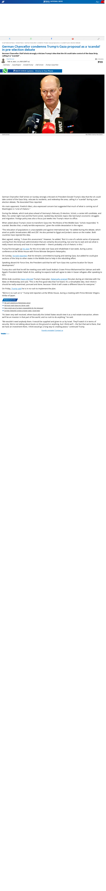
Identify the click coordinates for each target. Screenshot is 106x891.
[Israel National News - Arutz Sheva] (53, 2)
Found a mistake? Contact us (52, 330)
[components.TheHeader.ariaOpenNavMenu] (16, 2)
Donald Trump (28, 65)
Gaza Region (16, 65)
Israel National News (8, 43)
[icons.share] (102, 1)
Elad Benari (10, 59)
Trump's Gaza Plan (52, 65)
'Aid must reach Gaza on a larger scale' (17, 305)
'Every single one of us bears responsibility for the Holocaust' (23, 308)
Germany (6, 65)
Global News (20, 43)
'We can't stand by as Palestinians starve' (17, 303)
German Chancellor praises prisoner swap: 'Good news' (22, 311)
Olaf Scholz (39, 65)
